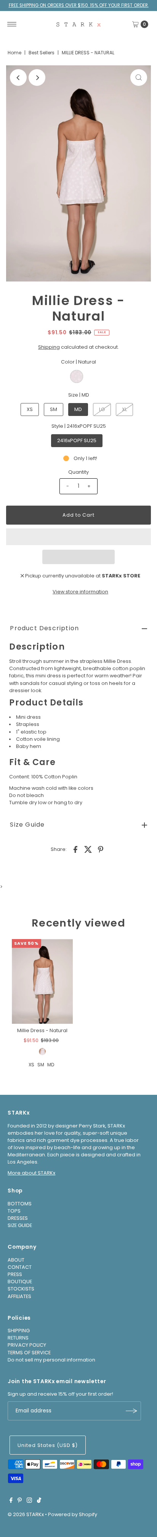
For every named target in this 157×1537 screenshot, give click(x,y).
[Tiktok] (39, 1501)
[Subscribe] (131, 1410)
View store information (80, 591)
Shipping (49, 347)
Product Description (44, 628)
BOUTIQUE (20, 1281)
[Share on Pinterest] (100, 849)
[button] (78, 536)
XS (30, 409)
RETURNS (18, 1338)
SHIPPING (19, 1330)
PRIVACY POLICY (27, 1345)
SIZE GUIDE (20, 1225)
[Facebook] (11, 1501)
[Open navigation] (12, 24)
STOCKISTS (21, 1289)
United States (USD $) (47, 1445)
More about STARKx (31, 1173)
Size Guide (27, 824)
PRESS (15, 1274)
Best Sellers (41, 52)
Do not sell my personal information (51, 1360)
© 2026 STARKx (26, 1514)
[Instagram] (29, 1501)
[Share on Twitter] (88, 849)
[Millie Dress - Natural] (42, 981)
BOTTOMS (20, 1203)
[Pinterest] (20, 1501)
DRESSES (18, 1218)
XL (124, 409)
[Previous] (18, 77)
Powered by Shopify (72, 1514)
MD (78, 409)
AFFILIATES (19, 1296)
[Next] (37, 77)
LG (102, 409)
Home (14, 52)
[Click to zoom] (138, 77)
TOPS (14, 1211)
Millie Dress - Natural (42, 1030)
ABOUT (16, 1260)
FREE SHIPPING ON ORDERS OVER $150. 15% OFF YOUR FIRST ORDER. (79, 5)
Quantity (78, 472)
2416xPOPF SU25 (76, 440)
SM (53, 409)
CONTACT (20, 1267)
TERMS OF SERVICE (29, 1352)
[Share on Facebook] (75, 849)
